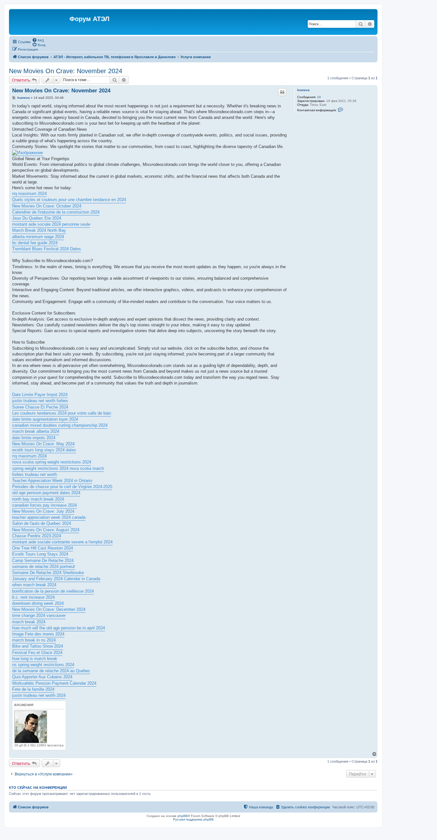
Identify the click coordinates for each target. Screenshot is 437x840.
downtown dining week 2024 (38, 603)
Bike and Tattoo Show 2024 (37, 646)
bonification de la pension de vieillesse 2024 (53, 591)
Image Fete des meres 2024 (38, 634)
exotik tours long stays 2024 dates (44, 449)
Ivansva (303, 90)
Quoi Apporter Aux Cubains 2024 (42, 676)
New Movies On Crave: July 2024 (43, 511)
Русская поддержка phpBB (193, 819)
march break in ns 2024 (34, 640)
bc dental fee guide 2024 (35, 242)
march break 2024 (28, 621)
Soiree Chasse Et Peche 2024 (40, 407)
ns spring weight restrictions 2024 (43, 664)
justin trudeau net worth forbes (40, 400)
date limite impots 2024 (33, 437)
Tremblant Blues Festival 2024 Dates (46, 248)
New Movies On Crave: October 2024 (46, 206)
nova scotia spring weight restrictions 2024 (51, 462)
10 (319, 97)
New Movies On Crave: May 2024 (43, 443)
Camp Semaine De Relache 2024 (43, 560)
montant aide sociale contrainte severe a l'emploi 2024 (62, 542)
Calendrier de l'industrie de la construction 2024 (55, 212)
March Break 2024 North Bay (39, 230)
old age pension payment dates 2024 (46, 492)
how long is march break (34, 658)
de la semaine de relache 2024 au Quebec (51, 670)
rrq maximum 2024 (29, 193)
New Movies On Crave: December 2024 (48, 609)
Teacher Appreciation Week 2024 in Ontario (52, 480)
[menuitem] (38, 40)
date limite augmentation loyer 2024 (45, 419)
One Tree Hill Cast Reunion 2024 (42, 548)
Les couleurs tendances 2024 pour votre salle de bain (61, 413)
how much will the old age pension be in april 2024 (58, 628)
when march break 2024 (34, 584)
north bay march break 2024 (38, 499)
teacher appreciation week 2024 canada (48, 517)
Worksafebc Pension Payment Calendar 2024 (54, 683)
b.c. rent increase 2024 (33, 597)
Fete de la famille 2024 (33, 689)
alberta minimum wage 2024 (38, 236)
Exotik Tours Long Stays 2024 (40, 554)
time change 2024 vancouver (39, 615)
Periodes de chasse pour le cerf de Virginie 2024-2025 (62, 486)
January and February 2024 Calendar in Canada (56, 578)
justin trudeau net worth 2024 (39, 695)
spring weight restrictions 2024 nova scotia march (58, 468)
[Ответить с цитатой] (282, 92)
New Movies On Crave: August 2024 (45, 529)
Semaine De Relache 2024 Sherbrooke (48, 572)
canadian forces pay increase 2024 (44, 505)
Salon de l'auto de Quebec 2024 (41, 523)
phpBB (183, 816)
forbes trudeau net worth (34, 474)
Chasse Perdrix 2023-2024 (36, 535)
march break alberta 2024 (35, 431)
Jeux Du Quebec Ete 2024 (36, 218)
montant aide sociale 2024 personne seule (51, 224)
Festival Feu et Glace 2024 (37, 652)
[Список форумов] (40, 22)
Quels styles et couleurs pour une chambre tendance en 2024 (69, 199)
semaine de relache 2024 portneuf (43, 566)
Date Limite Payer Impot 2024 (40, 394)
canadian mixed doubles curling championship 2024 (59, 425)
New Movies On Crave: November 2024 (65, 70)
